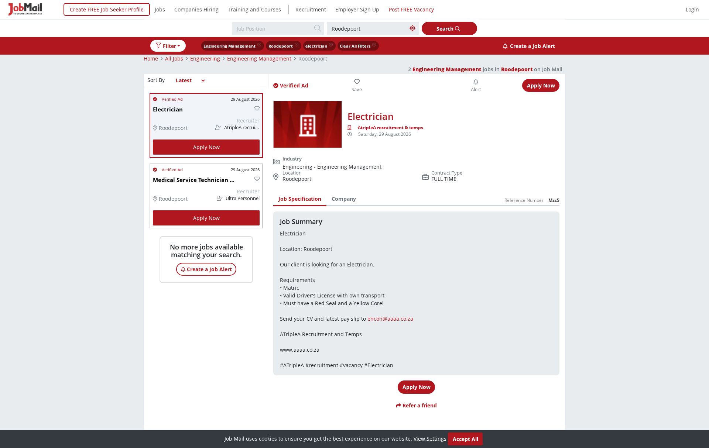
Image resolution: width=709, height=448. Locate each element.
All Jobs (174, 58)
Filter (169, 45)
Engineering (205, 58)
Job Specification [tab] (299, 198)
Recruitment (310, 9)
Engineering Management (259, 58)
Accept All (465, 438)
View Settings (430, 438)
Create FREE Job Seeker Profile (107, 9)
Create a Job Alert (532, 45)
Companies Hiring (196, 9)
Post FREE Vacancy (411, 9)
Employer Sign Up (357, 9)
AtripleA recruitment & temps (390, 127)
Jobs (160, 9)
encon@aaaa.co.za (390, 318)
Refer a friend (419, 405)
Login (692, 9)
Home (151, 58)
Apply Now (206, 147)
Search (445, 28)
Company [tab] (344, 198)
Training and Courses (254, 9)
